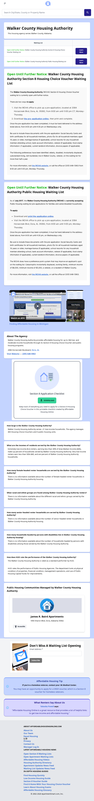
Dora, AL (35, 350)
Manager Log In (31, 747)
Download (47, 400)
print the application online (40, 216)
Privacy (27, 741)
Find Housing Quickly (34, 775)
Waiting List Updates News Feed (39, 768)
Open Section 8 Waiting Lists (37, 753)
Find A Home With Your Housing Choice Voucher (47, 784)
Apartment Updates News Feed (39, 765)
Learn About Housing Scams (37, 787)
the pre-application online (36, 118)
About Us (28, 730)
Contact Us (29, 744)
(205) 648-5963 (29, 353)
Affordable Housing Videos (36, 759)
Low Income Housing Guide (37, 778)
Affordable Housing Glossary (38, 790)
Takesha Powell (47, 706)
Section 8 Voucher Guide (35, 781)
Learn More (81, 51)
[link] (13, 294)
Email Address (36, 649)
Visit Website (13, 353)
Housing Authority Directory (37, 762)
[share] (61, 293)
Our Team (28, 733)
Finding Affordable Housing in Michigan (37, 293)
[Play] (75, 314)
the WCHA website (40, 166)
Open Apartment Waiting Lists (38, 756)
